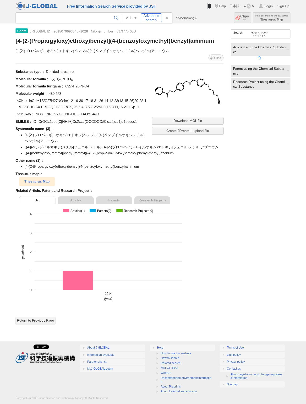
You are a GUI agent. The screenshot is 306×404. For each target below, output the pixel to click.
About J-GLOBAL (98, 347)
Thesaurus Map (37, 181)
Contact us (234, 368)
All (37, 200)
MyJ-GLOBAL (169, 368)
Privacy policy (236, 361)
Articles (75, 200)
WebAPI (166, 373)
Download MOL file (188, 121)
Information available (101, 354)
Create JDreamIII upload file (187, 131)
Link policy (234, 354)
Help (222, 6)
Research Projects (152, 200)
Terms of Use (235, 347)
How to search (170, 358)
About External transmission (179, 391)
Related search (170, 363)
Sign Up (283, 6)
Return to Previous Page (35, 320)
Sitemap (232, 384)
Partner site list (96, 361)
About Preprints (171, 386)
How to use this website (176, 353)
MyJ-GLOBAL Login (100, 368)
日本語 (235, 6)
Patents (114, 200)
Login (268, 6)
